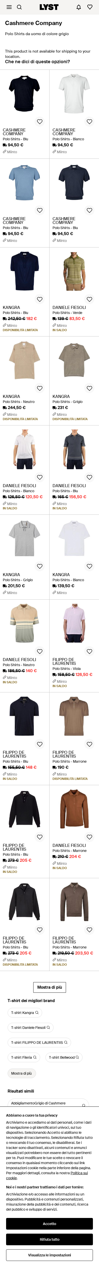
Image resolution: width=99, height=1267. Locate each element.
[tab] (37, 64)
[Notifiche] (79, 7)
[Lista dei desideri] (90, 7)
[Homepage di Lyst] (49, 7)
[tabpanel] (49, 531)
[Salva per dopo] (40, 122)
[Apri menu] (9, 7)
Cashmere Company (33, 23)
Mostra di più (49, 987)
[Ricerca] (19, 7)
